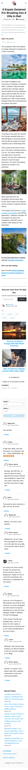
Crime (17, 314)
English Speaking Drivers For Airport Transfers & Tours (12, 273)
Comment (5, 385)
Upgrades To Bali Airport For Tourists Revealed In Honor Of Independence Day (13, 741)
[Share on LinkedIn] (10, 42)
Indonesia (4, 317)
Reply (6, 434)
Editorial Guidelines (9, 757)
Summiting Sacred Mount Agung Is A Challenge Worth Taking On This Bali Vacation (13, 697)
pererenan (12, 317)
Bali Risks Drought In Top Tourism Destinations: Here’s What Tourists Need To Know (14, 731)
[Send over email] (13, 42)
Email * (6, 408)
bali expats (9, 314)
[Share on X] (7, 42)
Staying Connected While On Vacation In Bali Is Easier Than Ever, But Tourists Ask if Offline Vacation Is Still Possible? (13, 718)
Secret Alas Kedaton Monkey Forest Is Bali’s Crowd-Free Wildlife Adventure (14, 706)
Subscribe (22, 299)
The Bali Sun (10, 304)
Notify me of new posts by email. (14, 381)
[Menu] (2, 3)
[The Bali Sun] (14, 3)
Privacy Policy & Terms (10, 754)
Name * (6, 401)
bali (3, 314)
